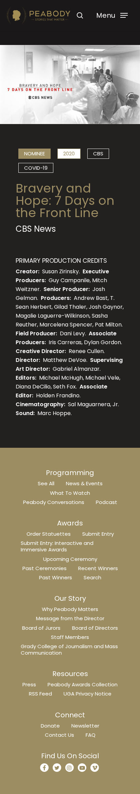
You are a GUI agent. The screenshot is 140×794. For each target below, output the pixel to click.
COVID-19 (36, 167)
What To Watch (70, 493)
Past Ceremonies (44, 568)
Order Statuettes (49, 533)
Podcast (106, 502)
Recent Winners (98, 568)
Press (29, 684)
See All (46, 483)
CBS (98, 153)
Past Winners (55, 577)
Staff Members (70, 637)
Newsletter (85, 725)
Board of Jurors (41, 627)
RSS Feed (40, 693)
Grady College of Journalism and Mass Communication (69, 649)
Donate (50, 725)
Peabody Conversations (53, 502)
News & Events (84, 483)
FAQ (90, 734)
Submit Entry (98, 533)
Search (92, 577)
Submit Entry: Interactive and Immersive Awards (57, 546)
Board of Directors (95, 627)
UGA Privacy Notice (87, 693)
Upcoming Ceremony (70, 559)
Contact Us (59, 734)
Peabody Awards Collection (83, 684)
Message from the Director (70, 618)
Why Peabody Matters (70, 609)
